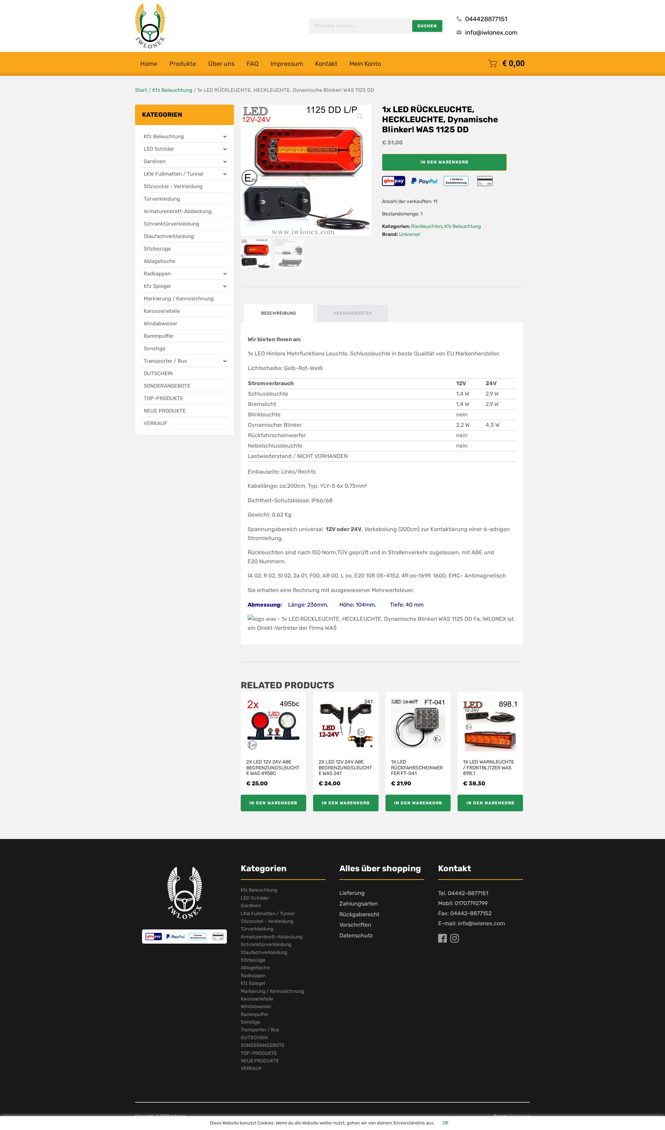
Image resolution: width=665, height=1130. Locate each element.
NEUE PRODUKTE (165, 411)
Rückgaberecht (359, 914)
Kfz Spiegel (157, 286)
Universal (409, 234)
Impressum (287, 64)
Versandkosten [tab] (353, 313)
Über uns (221, 64)
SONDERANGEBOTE (167, 386)
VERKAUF (155, 423)
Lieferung (352, 893)
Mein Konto (365, 64)
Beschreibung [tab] (278, 313)
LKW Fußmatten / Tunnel (173, 174)
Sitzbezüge (157, 249)
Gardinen (155, 161)
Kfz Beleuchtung (172, 90)
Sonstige (154, 348)
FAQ (252, 64)
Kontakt (326, 64)
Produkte (182, 64)
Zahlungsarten (358, 903)
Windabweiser (160, 323)
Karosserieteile (162, 311)
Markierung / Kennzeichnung (179, 298)
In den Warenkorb (444, 162)
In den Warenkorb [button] (273, 803)
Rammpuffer (159, 336)
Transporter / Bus (165, 361)
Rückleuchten (426, 226)
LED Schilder (159, 149)
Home (148, 64)
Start (141, 90)
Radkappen (157, 274)
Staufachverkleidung (169, 236)
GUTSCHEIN (158, 373)
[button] (360, 116)
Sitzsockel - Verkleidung (173, 186)
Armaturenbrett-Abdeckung (178, 211)
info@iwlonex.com (491, 32)
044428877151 (486, 19)
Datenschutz (356, 935)
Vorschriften (355, 924)
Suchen (427, 26)
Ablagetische (159, 261)
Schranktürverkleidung (171, 224)
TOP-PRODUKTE (163, 398)
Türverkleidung (162, 199)
